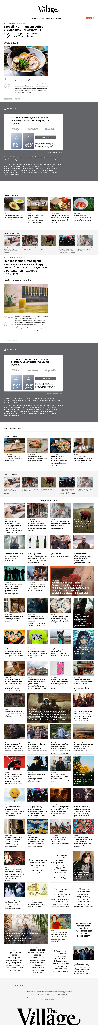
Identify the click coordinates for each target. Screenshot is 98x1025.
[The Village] (49, 10)
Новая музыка (77, 614)
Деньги (6, 804)
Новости (37, 857)
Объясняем (76, 519)
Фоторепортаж (32, 709)
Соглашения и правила (65, 984)
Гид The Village (8, 454)
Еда (56, 18)
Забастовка (30, 677)
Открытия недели (11, 23)
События (53, 930)
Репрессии (7, 772)
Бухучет (29, 551)
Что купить (53, 551)
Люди (38, 18)
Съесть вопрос (77, 454)
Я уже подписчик (11, 108)
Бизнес (43, 18)
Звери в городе (54, 646)
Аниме (75, 645)
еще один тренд (77, 772)
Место (29, 213)
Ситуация (30, 646)
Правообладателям (42, 984)
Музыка (6, 646)
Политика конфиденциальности (24, 984)
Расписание (30, 772)
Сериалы (7, 551)
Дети (64, 18)
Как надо (7, 213)
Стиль (60, 18)
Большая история (56, 580)
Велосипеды (53, 740)
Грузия (29, 740)
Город (34, 18)
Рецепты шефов (77, 213)
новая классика (8, 582)
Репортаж (7, 519)
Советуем (53, 614)
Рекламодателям (20, 985)
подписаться (45, 137)
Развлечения (50, 18)
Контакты (53, 984)
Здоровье (53, 519)
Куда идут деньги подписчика (55, 152)
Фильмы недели (31, 614)
